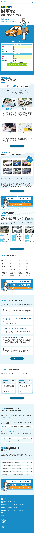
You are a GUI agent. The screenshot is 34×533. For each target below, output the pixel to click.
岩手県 (17, 499)
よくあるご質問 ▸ (17, 358)
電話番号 (5, 58)
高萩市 (19, 263)
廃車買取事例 (3, 522)
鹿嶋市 (11, 266)
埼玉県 (17, 504)
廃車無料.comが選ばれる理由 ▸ (17, 191)
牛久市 (19, 264)
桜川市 (19, 269)
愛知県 (14, 502)
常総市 (3, 263)
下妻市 (27, 261)
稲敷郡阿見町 (20, 273)
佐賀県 (20, 510)
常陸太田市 (11, 263)
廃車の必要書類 (23, 331)
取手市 (11, 264)
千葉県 (20, 504)
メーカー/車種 (6, 46)
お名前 (5, 56)
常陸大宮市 (4, 267)
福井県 (11, 501)
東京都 (23, 504)
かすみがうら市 (12, 269)
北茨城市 (27, 263)
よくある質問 (3, 521)
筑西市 (19, 267)
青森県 (19, 499)
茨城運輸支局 (4, 426)
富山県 (5, 501)
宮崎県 (8, 510)
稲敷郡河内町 (28, 273)
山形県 (8, 499)
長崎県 (17, 510)
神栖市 (27, 269)
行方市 (3, 270)
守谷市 (27, 266)
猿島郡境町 (19, 275)
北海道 (5, 498)
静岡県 (8, 502)
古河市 (27, 260)
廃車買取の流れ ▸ (17, 146)
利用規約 (11, 62)
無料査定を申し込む (17, 64)
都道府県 (5, 60)
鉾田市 (11, 270)
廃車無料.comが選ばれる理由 (5, 516)
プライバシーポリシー (17, 62)
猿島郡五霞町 (12, 275)
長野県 (17, 501)
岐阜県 (5, 502)
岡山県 (11, 507)
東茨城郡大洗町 (12, 272)
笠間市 (3, 264)
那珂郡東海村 (28, 272)
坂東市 (27, 267)
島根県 (14, 507)
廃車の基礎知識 (3, 525)
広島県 (8, 507)
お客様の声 (2, 523)
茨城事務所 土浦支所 (5, 440)
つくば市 (27, 264)
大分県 (11, 510)
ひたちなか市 (4, 266)
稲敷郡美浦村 (12, 273)
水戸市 (3, 260)
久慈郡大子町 (4, 273)
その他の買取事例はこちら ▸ (17, 248)
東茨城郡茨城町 (4, 272)
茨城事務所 (3, 438)
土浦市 (19, 260)
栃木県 (11, 504)
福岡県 (23, 510)
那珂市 (11, 267)
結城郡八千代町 (4, 275)
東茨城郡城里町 (20, 272)
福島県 (5, 499)
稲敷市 (3, 269)
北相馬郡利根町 (28, 275)
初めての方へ (3, 515)
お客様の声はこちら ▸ (17, 398)
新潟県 (8, 501)
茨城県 (5, 3)
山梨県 (14, 501)
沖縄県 (5, 512)
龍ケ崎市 (19, 261)
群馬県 (14, 504)
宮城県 (14, 499)
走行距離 (5, 51)
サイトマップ (3, 531)
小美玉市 (27, 270)
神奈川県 (5, 504)
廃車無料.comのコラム (4, 526)
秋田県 (11, 499)
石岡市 (3, 261)
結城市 (11, 261)
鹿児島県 (5, 510)
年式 (5, 49)
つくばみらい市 (20, 270)
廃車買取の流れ (3, 519)
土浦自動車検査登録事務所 (6, 427)
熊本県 (14, 510)
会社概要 (2, 527)
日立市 (11, 260)
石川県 (19, 501)
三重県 (11, 502)
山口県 (5, 507)
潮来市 (19, 266)
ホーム (2, 3)
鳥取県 (17, 507)
